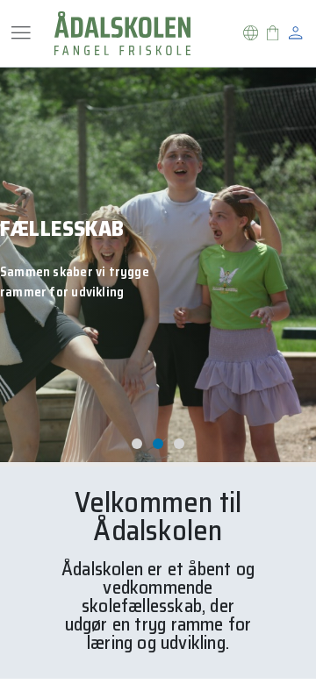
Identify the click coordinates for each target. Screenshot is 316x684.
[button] (251, 33)
